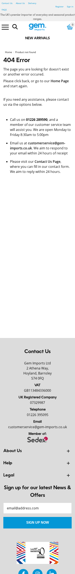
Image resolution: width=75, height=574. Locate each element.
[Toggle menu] (5, 27)
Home (8, 52)
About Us (20, 3)
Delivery (32, 3)
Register (59, 6)
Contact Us (7, 3)
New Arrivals (37, 38)
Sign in (70, 6)
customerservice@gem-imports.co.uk (37, 427)
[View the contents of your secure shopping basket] (70, 26)
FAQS (4, 9)
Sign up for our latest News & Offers (37, 491)
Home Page (60, 81)
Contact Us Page (47, 161)
